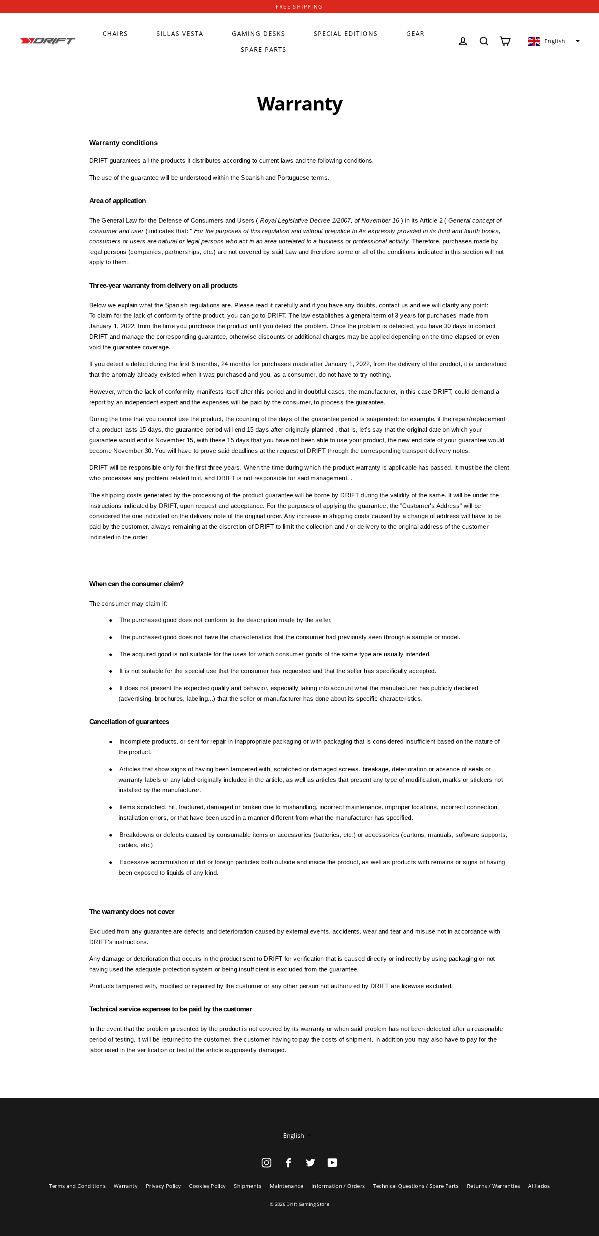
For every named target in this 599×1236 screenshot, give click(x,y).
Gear (415, 33)
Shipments (247, 1186)
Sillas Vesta (179, 33)
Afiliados (539, 1186)
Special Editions (346, 33)
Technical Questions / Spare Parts (415, 1186)
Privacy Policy (163, 1186)
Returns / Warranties (493, 1186)
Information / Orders (338, 1186)
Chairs (115, 33)
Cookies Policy (207, 1186)
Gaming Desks (258, 33)
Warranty (126, 1186)
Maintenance (286, 1186)
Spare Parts (263, 49)
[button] (553, 41)
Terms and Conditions (77, 1186)
